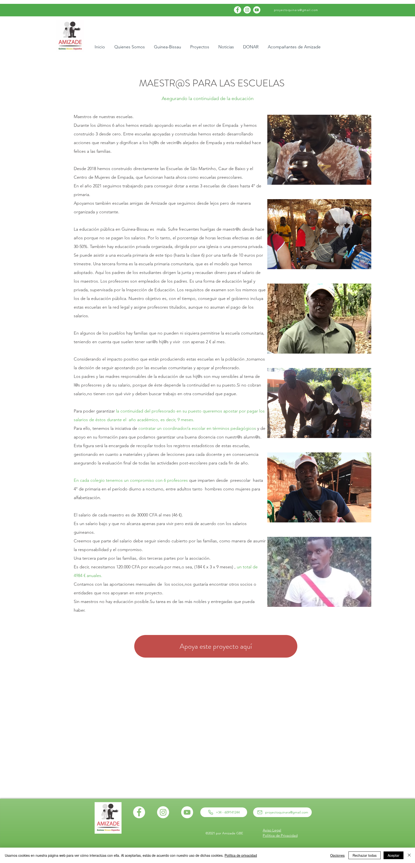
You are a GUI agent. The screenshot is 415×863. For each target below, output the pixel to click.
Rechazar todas (365, 855)
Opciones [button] (337, 855)
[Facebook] (237, 9)
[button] (319, 150)
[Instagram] (247, 9)
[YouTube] (256, 9)
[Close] (409, 855)
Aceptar (393, 855)
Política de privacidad (241, 855)
